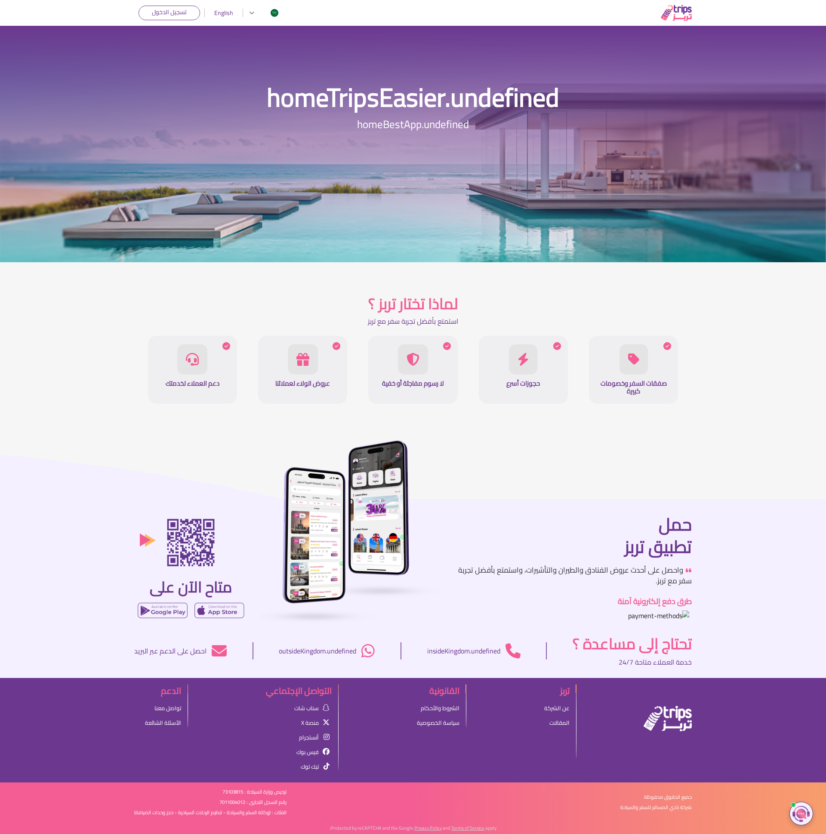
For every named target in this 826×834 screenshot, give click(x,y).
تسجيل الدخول (169, 12)
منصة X (310, 722)
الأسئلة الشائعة (163, 722)
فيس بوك (307, 752)
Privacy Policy (428, 828)
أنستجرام (309, 737)
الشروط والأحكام (440, 708)
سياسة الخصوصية (438, 722)
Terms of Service (467, 828)
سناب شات (306, 708)
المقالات (559, 722)
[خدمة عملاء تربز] (801, 813)
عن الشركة (557, 708)
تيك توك (310, 766)
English (223, 13)
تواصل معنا (167, 708)
